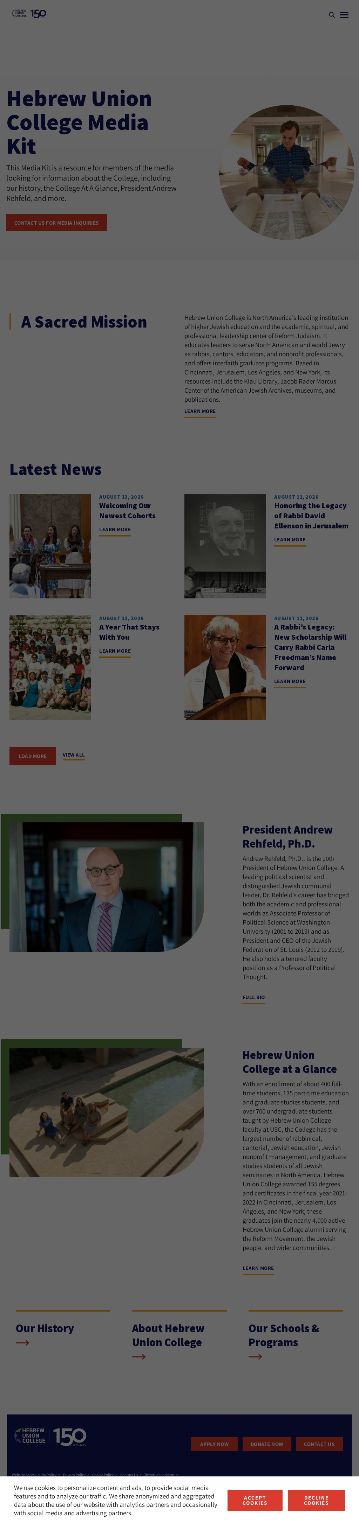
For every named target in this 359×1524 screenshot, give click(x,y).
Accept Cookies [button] (255, 1500)
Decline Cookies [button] (316, 1500)
